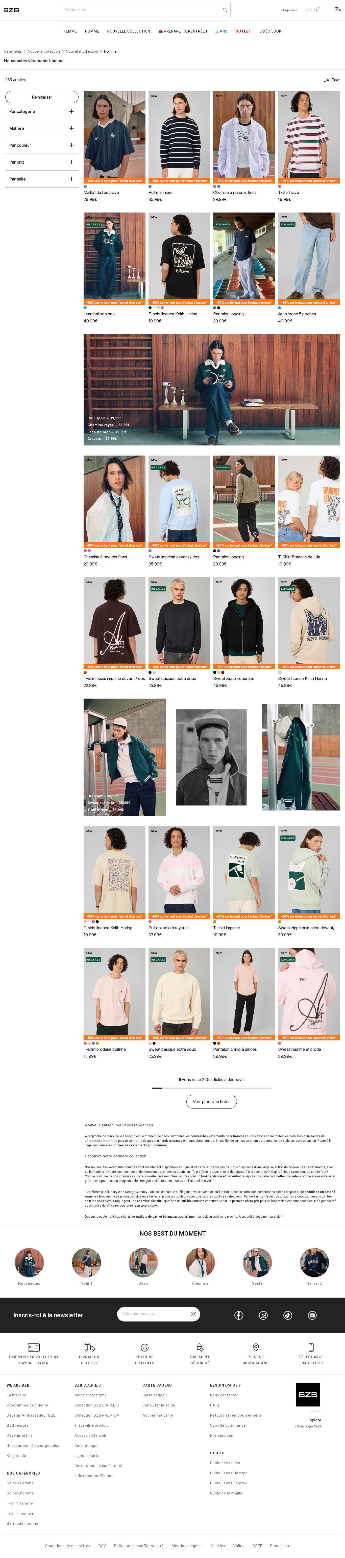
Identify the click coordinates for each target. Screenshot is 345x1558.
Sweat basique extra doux (172, 678)
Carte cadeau (154, 1395)
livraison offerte (89, 1360)
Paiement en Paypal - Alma (34, 1360)
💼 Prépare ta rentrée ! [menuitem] (182, 31)
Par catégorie (22, 111)
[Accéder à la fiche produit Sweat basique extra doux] (179, 623)
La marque (16, 1395)
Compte (311, 10)
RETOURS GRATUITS (145, 1360)
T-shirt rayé (288, 192)
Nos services (221, 1435)
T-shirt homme (20, 1513)
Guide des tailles (225, 1463)
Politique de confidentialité (139, 1546)
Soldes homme (20, 1493)
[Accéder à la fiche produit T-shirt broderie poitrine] (114, 994)
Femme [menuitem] (70, 31)
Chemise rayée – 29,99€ (109, 425)
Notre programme (91, 1395)
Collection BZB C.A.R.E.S (97, 1405)
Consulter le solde (158, 1405)
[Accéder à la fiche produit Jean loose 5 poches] (309, 259)
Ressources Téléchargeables (33, 1446)
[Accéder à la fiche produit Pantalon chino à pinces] (244, 994)
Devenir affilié (20, 1435)
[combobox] (146, 10)
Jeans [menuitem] (221, 31)
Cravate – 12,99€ (102, 439)
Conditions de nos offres (67, 1546)
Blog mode (16, 1456)
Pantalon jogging (228, 313)
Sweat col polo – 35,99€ (109, 803)
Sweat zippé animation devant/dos (309, 927)
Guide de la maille (226, 1493)
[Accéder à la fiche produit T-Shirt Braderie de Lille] (309, 502)
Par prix (16, 162)
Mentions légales (187, 1546)
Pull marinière (161, 192)
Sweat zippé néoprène (233, 678)
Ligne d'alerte (87, 1456)
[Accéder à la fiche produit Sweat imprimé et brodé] (309, 994)
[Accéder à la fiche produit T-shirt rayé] (309, 137)
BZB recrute (18, 1425)
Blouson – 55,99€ (103, 796)
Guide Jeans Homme (229, 1473)
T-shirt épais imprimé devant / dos (114, 678)
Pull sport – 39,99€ (104, 418)
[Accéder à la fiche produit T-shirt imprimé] (244, 872)
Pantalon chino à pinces (235, 1049)
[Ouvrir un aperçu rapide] (139, 97)
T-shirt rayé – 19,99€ (106, 810)
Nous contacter (224, 1395)
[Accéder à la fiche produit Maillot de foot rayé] (114, 137)
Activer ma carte (157, 1415)
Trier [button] (336, 80)
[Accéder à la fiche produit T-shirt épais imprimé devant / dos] (114, 623)
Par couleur (20, 145)
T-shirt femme (20, 1503)
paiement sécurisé (200, 1360)
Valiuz (239, 1546)
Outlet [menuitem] (243, 31)
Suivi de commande (228, 1425)
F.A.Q (214, 1405)
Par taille (17, 179)
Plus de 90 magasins (256, 1360)
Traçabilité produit (91, 1425)
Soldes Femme (20, 1483)
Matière (16, 128)
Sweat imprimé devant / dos (174, 556)
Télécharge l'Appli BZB (311, 1360)
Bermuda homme (22, 1523)
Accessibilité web (90, 1435)
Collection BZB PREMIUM (97, 1415)
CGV (102, 1546)
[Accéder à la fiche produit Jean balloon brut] (114, 259)
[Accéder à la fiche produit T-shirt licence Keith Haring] (179, 259)
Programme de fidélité (27, 1405)
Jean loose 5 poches (297, 313)
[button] (139, 97)
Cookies (218, 1546)
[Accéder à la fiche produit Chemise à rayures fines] (244, 137)
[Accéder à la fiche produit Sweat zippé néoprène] (244, 623)
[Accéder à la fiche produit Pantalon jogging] (244, 259)
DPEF (257, 1546)
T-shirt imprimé (226, 927)
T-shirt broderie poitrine (105, 1049)
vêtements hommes (101, 1141)
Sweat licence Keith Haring (302, 678)
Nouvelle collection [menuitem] (128, 31)
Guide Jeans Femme (228, 1483)
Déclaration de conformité (98, 1466)
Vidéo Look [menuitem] (270, 31)
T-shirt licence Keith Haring (173, 313)
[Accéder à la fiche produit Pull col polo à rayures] (179, 872)
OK (193, 1314)
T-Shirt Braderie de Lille (299, 556)
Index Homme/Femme (95, 1476)
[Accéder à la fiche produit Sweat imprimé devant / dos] (179, 502)
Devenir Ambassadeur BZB (31, 1415)
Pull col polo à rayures (169, 927)
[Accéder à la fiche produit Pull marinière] (179, 137)
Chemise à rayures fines (235, 192)
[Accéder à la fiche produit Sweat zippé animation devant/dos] (309, 872)
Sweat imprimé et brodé (299, 1049)
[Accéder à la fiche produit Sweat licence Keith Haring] (309, 623)
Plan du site (281, 1546)
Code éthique (87, 1446)
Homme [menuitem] (92, 31)
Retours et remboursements (236, 1415)
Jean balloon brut (99, 313)
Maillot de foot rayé (101, 192)
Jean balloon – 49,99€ (107, 432)
